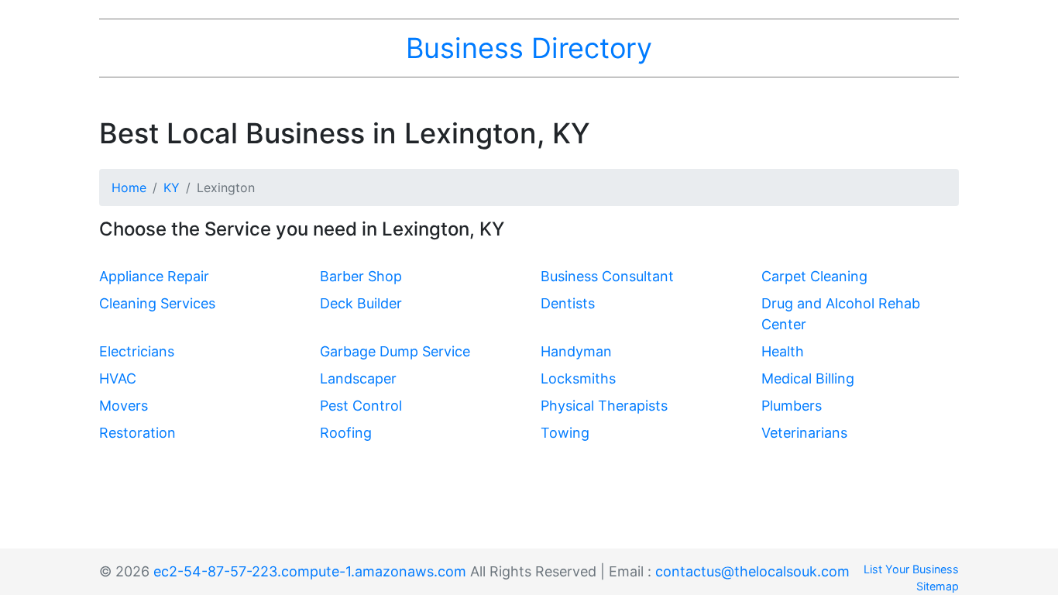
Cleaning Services (157, 303)
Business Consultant (607, 276)
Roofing (346, 433)
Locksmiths (578, 378)
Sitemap (937, 586)
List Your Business (911, 569)
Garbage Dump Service (395, 351)
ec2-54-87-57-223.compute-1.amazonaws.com (309, 571)
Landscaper (358, 378)
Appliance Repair (154, 276)
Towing (565, 433)
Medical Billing (807, 378)
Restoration (137, 433)
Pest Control (361, 405)
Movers (123, 405)
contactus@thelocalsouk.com (752, 571)
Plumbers (791, 405)
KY (171, 187)
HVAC (117, 378)
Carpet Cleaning (814, 276)
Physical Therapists (604, 405)
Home (129, 187)
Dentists (568, 303)
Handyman (576, 351)
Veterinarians (804, 433)
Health (782, 351)
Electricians (136, 351)
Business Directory (529, 48)
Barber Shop (361, 276)
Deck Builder (361, 303)
